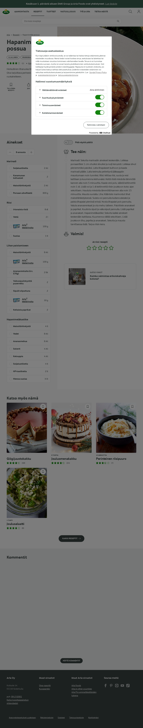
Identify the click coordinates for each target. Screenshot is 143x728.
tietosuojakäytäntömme (68, 75)
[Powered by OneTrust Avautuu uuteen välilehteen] (99, 133)
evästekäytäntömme (46, 75)
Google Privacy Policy (98, 72)
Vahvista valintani (96, 125)
